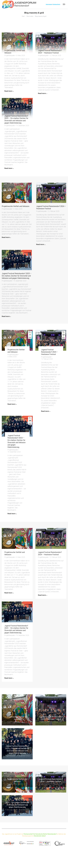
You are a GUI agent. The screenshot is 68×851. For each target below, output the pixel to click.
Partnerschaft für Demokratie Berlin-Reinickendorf (40, 834)
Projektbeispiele (9, 55)
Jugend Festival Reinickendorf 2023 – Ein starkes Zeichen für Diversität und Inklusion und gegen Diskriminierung (16, 275)
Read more (8, 91)
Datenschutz (56, 4)
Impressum (49, 4)
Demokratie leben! (40, 836)
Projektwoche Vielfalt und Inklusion (15, 206)
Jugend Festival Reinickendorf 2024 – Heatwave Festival (49, 352)
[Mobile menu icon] (64, 4)
